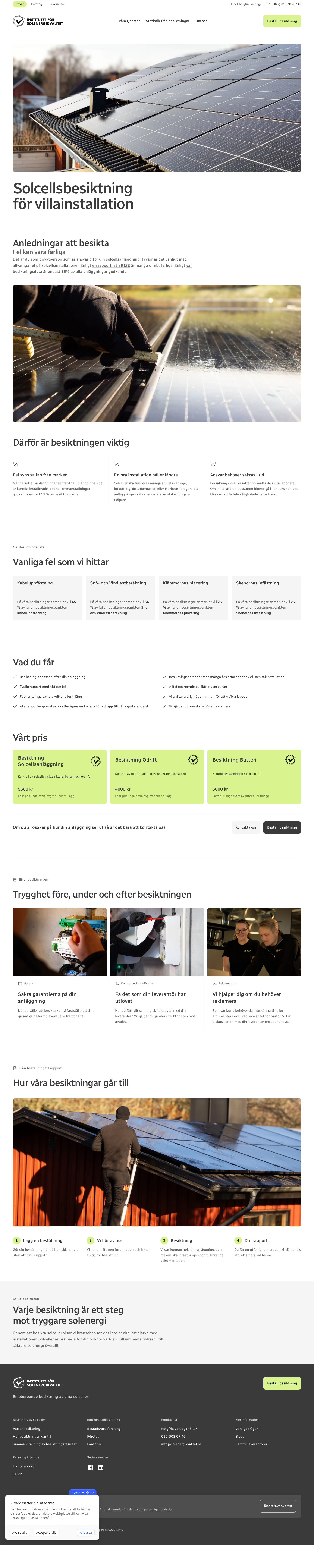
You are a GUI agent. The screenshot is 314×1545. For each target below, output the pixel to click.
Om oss (201, 21)
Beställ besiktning (282, 21)
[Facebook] (90, 1467)
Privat (20, 4)
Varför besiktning (26, 1429)
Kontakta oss (246, 827)
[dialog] (52, 1517)
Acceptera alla (46, 1532)
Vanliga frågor (247, 1429)
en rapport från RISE (111, 265)
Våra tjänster (129, 21)
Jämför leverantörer (251, 1444)
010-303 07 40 (173, 1436)
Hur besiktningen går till (32, 1436)
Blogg (240, 1436)
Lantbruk (94, 1444)
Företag (36, 4)
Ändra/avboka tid (278, 1506)
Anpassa (86, 1532)
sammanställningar (75, 489)
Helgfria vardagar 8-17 (179, 1429)
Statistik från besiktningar (167, 21)
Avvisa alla (19, 1532)
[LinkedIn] (100, 1467)
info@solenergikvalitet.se (181, 1444)
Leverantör (57, 4)
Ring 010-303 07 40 (287, 4)
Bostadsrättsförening (104, 1429)
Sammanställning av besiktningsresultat (45, 1444)
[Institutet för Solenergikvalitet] (38, 21)
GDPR (17, 1474)
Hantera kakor (24, 1466)
